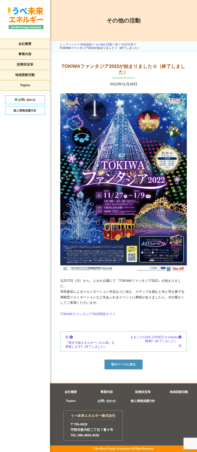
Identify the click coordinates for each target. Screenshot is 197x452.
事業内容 (25, 54)
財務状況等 (25, 64)
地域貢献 (86, 44)
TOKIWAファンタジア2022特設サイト (88, 314)
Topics (25, 85)
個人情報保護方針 (25, 110)
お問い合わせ (27, 99)
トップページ (68, 44)
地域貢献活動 (25, 75)
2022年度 (127, 44)
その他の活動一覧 (106, 44)
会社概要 (25, 44)
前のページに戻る (123, 364)
